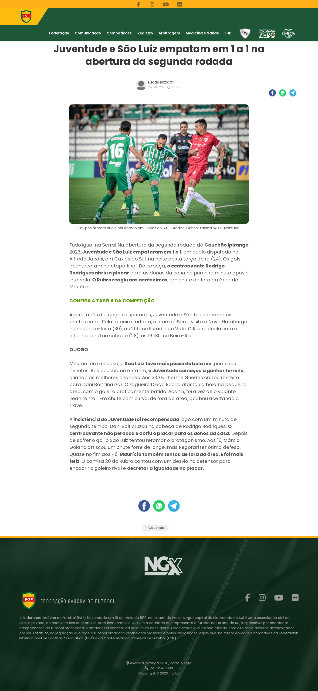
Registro (145, 33)
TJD (228, 33)
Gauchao (156, 527)
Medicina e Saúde (202, 33)
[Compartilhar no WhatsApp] (282, 92)
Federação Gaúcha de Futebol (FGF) (55, 617)
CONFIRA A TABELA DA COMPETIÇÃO (112, 300)
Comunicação (88, 33)
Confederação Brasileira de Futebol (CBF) (140, 638)
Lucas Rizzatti (161, 82)
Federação (59, 33)
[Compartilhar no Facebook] (272, 92)
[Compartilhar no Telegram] (292, 92)
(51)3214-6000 (161, 668)
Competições (119, 33)
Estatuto (40, 633)
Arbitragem (169, 33)
